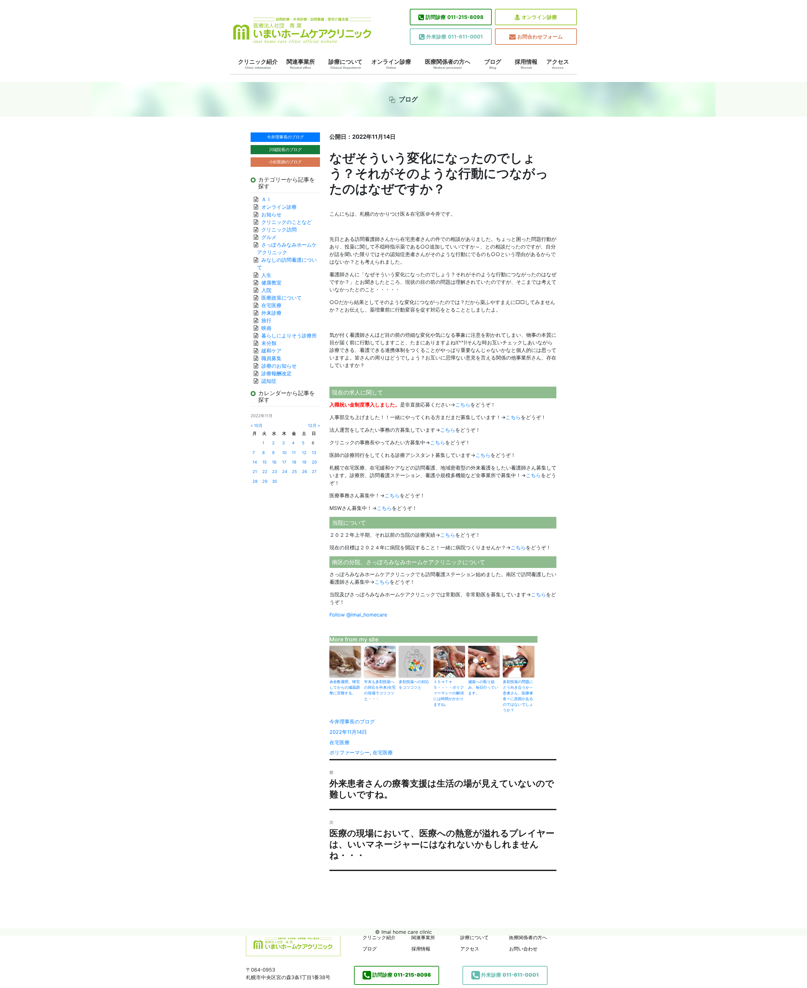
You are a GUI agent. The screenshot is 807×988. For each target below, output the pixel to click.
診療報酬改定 (276, 373)
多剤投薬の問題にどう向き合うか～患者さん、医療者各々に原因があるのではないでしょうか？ (518, 695)
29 (264, 481)
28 (255, 481)
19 (304, 462)
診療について (345, 64)
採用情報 (526, 64)
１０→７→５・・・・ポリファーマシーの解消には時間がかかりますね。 (448, 693)
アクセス (557, 64)
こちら (462, 404)
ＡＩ (266, 199)
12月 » (314, 425)
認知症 (268, 381)
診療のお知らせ (279, 366)
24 (284, 471)
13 (314, 452)
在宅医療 (339, 742)
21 (255, 471)
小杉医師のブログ (285, 161)
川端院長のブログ (285, 149)
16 (274, 462)
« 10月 (257, 425)
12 (304, 452)
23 (274, 471)
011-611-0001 (454, 36)
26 (304, 471)
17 (284, 462)
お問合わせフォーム (540, 36)
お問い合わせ (523, 949)
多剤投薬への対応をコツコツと (414, 684)
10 (284, 452)
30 (274, 481)
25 (294, 471)
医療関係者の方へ (447, 64)
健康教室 (271, 282)
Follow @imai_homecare (358, 614)
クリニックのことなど (286, 222)
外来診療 (271, 313)
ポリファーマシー (349, 752)
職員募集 (271, 358)
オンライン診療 (539, 17)
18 (294, 462)
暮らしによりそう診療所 (289, 335)
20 (314, 462)
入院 (266, 290)
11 (294, 452)
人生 (266, 275)
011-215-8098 (455, 17)
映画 (266, 328)
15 (264, 462)
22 (264, 471)
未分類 (268, 343)
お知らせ (271, 214)
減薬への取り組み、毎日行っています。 (483, 687)
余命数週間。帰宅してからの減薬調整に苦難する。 (344, 687)
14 (255, 462)
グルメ (268, 237)
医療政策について (281, 298)
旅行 (266, 320)
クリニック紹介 (258, 64)
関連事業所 (301, 64)
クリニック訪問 (279, 229)
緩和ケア (274, 351)
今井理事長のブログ (352, 721)
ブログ (492, 64)
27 (314, 471)
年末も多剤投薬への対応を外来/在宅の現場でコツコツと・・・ (380, 690)
